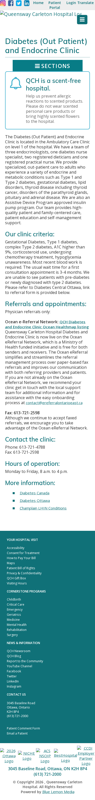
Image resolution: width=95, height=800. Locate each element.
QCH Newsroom (18, 651)
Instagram (14, 686)
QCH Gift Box (16, 578)
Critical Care (15, 604)
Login (71, 2)
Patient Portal (54, 5)
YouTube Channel (19, 666)
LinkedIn (13, 681)
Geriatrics (14, 614)
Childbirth (14, 599)
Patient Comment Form (23, 728)
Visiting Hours (17, 583)
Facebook (14, 671)
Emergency (15, 609)
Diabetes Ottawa (35, 500)
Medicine (13, 620)
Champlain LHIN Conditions (43, 508)
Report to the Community (25, 661)
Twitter (12, 676)
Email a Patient (17, 733)
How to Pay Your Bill (21, 558)
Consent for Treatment (23, 553)
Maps (11, 563)
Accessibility (15, 548)
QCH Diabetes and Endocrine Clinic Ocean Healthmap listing (47, 324)
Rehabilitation (17, 630)
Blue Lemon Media (58, 791)
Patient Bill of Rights (21, 568)
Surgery (12, 635)
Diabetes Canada (34, 492)
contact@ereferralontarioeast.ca (54, 402)
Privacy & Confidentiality (24, 573)
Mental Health (17, 625)
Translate (86, 2)
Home (38, 2)
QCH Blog (14, 656)
